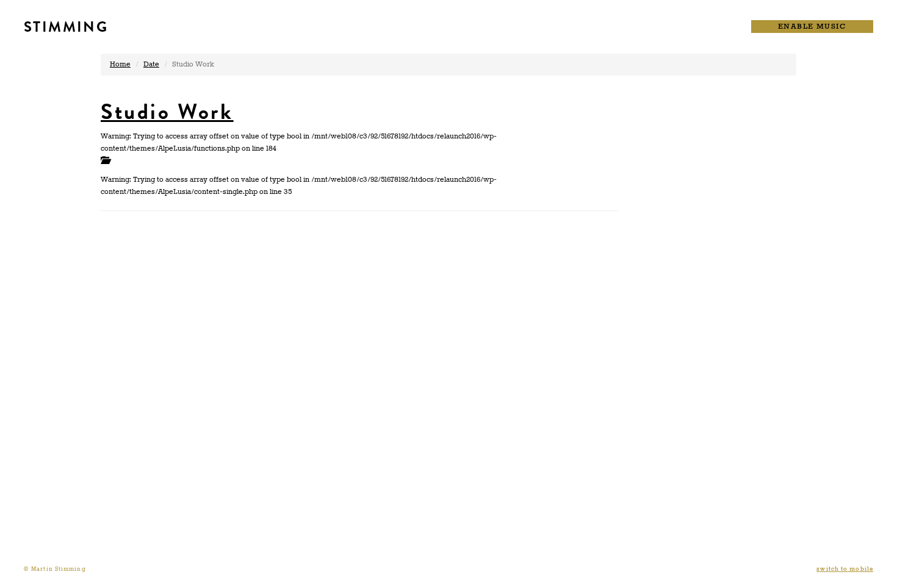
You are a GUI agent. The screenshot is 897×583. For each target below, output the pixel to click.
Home (120, 64)
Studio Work (167, 111)
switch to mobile (844, 569)
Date (151, 64)
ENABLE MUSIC (812, 26)
